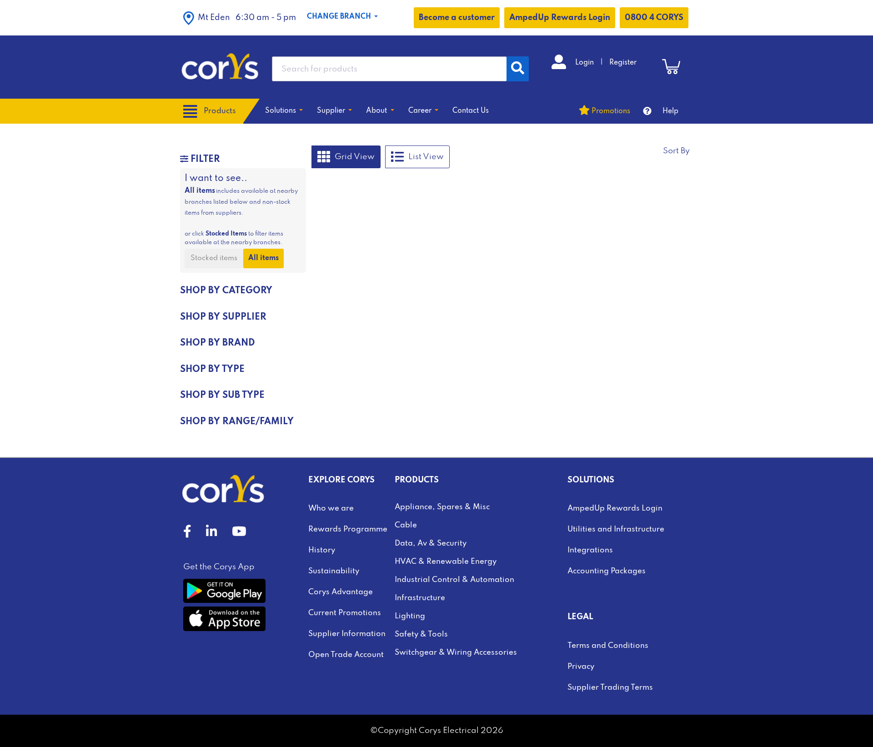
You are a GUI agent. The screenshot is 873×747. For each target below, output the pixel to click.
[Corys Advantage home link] (220, 66)
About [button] (377, 111)
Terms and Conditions (607, 646)
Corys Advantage (340, 592)
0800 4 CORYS (654, 18)
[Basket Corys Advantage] (671, 66)
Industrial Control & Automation (454, 580)
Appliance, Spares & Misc (442, 507)
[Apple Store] (224, 618)
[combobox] (389, 68)
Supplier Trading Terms (610, 688)
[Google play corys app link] (224, 590)
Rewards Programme (347, 529)
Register (623, 62)
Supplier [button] (332, 111)
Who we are (331, 508)
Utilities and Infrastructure (615, 529)
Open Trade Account (346, 655)
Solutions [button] (281, 111)
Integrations (590, 550)
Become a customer (457, 18)
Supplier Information (347, 634)
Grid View (355, 156)
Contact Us (470, 111)
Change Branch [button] (340, 16)
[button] (239, 17)
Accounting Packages (606, 571)
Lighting (410, 616)
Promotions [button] (611, 111)
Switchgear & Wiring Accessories (456, 653)
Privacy (580, 667)
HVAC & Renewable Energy (446, 562)
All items (263, 258)
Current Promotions (344, 613)
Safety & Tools (421, 634)
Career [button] (420, 111)
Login (585, 62)
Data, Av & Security (431, 543)
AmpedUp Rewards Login (559, 18)
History (321, 550)
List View (426, 156)
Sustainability (333, 571)
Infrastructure (420, 598)
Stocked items (214, 258)
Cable (406, 525)
